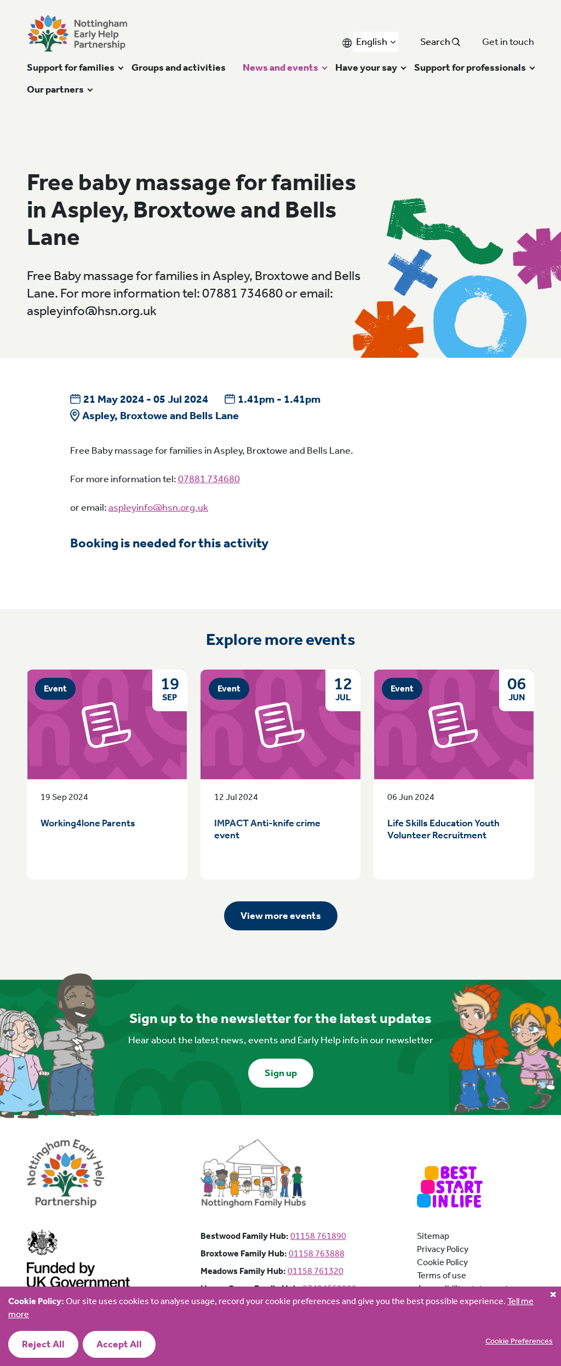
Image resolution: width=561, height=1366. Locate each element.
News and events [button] (280, 67)
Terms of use (441, 1275)
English (371, 42)
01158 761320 (316, 1271)
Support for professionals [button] (470, 67)
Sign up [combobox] (281, 1073)
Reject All (43, 1344)
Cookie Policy (442, 1262)
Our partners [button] (55, 89)
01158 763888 (317, 1253)
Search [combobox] (436, 42)
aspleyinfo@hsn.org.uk (158, 507)
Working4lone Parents (88, 823)
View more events (281, 916)
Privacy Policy (442, 1249)
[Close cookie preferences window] (553, 1295)
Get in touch (508, 42)
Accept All (119, 1344)
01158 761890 (318, 1236)
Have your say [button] (366, 67)
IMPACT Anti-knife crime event (267, 829)
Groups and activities (178, 67)
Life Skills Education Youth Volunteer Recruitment (443, 829)
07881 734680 (209, 479)
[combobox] (375, 42)
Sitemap (433, 1236)
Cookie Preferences (519, 1341)
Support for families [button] (71, 67)
